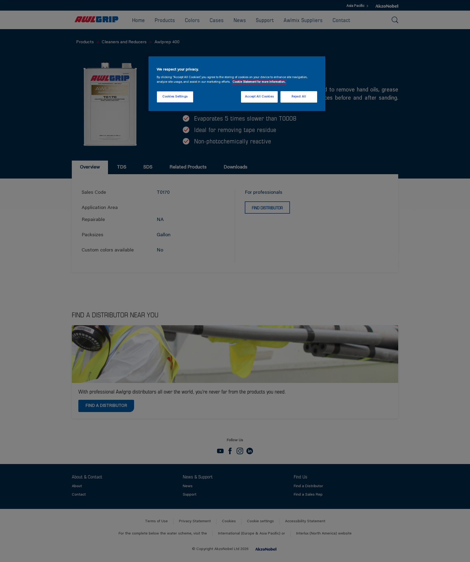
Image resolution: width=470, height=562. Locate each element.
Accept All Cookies (259, 96)
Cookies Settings (175, 96)
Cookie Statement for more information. (259, 82)
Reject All (299, 96)
